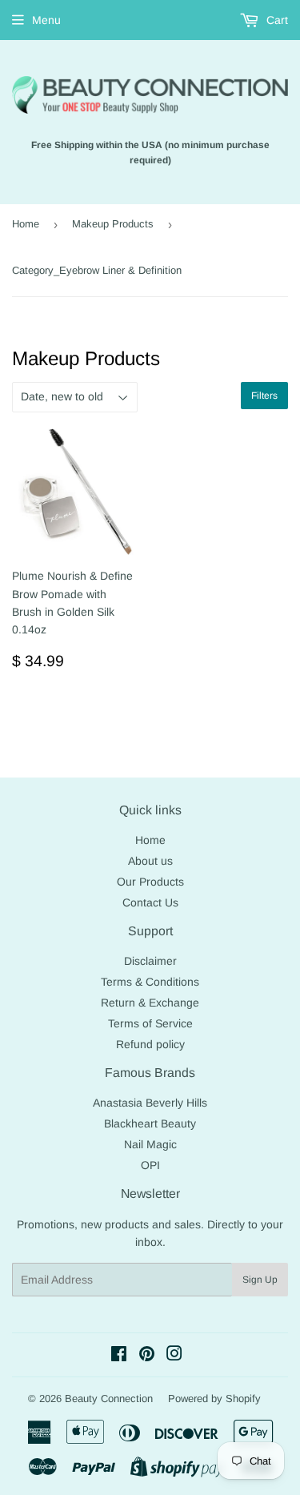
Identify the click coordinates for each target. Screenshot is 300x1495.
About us (150, 860)
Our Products (150, 881)
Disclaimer (150, 960)
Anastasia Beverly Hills (150, 1102)
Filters (264, 395)
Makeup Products (113, 224)
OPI (150, 1165)
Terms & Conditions (150, 981)
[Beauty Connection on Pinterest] (146, 1355)
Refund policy (150, 1044)
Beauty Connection (109, 1399)
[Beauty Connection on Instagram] (174, 1355)
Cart (275, 20)
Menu (46, 20)
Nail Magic (150, 1144)
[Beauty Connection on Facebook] (118, 1355)
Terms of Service (150, 1023)
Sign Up (260, 1279)
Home (25, 224)
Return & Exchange (150, 1002)
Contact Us (150, 902)
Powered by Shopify (214, 1399)
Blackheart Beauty (150, 1123)
